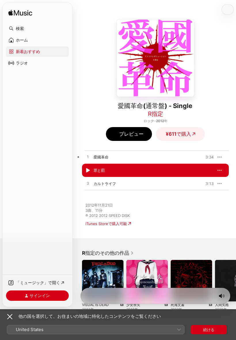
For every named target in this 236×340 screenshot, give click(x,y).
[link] (108, 253)
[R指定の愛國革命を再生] (88, 157)
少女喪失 (133, 305)
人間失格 (222, 305)
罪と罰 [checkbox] (99, 170)
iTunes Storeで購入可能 (106, 223)
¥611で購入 (178, 134)
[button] (37, 28)
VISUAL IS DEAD (95, 305)
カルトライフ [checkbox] (105, 183)
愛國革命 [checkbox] (101, 157)
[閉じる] (9, 316)
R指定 (155, 113)
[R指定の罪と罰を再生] (88, 170)
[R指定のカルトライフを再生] (88, 183)
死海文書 (177, 305)
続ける (208, 329)
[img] (20, 13)
